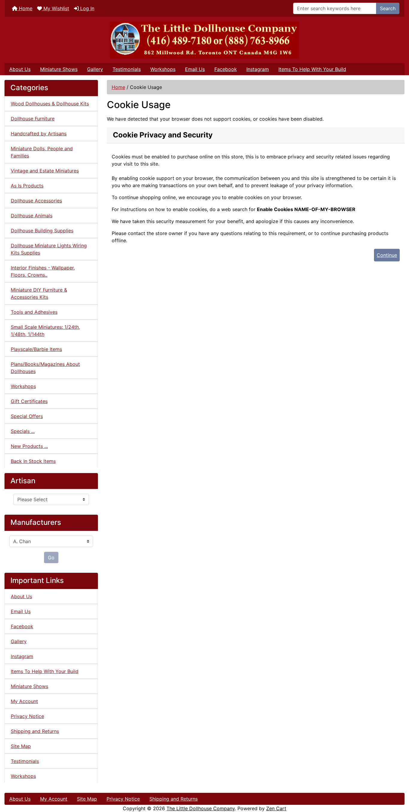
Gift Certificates (29, 401)
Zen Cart (276, 808)
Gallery (95, 69)
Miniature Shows (59, 69)
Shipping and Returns (35, 731)
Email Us (195, 69)
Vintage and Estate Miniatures (45, 171)
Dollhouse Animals (31, 216)
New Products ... (29, 446)
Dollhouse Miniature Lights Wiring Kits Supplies (49, 249)
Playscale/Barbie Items (36, 349)
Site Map (21, 746)
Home (24, 8)
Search (388, 8)
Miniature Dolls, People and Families (42, 152)
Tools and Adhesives (34, 312)
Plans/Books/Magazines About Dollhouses (45, 367)
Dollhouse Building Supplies (42, 231)
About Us (20, 69)
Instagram (257, 69)
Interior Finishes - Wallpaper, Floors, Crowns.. (43, 271)
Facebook (225, 69)
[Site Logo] (204, 40)
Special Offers (27, 416)
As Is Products (27, 186)
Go (51, 557)
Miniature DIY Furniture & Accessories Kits (39, 293)
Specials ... (23, 431)
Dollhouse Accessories (36, 201)
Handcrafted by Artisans (38, 134)
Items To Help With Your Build (312, 69)
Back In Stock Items (33, 461)
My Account (24, 701)
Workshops (162, 69)
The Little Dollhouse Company (200, 808)
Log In (86, 8)
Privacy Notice (27, 716)
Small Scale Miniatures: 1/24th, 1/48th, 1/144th (45, 330)
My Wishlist (55, 8)
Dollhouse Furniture (32, 119)
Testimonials (127, 69)
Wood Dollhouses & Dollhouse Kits (50, 104)
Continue (387, 255)
